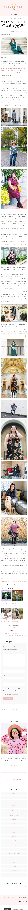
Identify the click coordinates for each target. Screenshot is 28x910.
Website (5, 682)
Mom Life (14, 845)
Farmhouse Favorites (14, 828)
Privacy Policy (14, 694)
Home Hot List (14, 840)
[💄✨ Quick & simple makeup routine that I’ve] (21, 906)
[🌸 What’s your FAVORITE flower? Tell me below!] (26, 906)
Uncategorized (14, 870)
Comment (6, 653)
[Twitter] (7, 780)
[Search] (26, 886)
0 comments (14, 627)
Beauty (14, 797)
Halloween (14, 832)
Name (5, 669)
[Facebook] (11, 780)
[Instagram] (14, 780)
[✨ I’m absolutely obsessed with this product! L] (7, 906)
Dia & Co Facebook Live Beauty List (5, 602)
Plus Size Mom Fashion (14, 18)
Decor (14, 810)
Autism (14, 793)
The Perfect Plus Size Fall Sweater (17, 620)
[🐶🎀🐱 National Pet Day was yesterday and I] (4, 906)
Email (5, 675)
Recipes (14, 858)
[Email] (20, 780)
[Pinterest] (17, 780)
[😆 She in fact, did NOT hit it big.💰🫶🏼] (23, 906)
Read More (14, 765)
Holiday (14, 836)
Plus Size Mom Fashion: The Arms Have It (16, 603)
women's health (14, 875)
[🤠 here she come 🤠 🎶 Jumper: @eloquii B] (10, 906)
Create (14, 802)
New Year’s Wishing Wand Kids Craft (16, 635)
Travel (14, 866)
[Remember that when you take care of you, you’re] (12, 906)
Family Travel (14, 823)
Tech (14, 862)
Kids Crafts (14, 805)
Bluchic (9, 899)
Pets (14, 849)
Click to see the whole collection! (14, 582)
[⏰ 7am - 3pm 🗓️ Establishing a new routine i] (18, 906)
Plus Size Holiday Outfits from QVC (5, 620)
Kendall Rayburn (13, 897)
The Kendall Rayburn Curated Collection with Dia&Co (14, 24)
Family (14, 819)
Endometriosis (14, 815)
